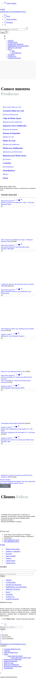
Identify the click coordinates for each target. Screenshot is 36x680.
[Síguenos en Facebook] (1, 10)
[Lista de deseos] (18, 201)
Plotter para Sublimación (11, 664)
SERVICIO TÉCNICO (13, 589)
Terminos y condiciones (13, 551)
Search (3, 32)
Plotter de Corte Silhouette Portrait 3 (12, 371)
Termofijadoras (8, 668)
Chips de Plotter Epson (11, 652)
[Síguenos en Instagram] (2, 10)
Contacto (8, 558)
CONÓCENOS (10, 582)
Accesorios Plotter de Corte (12, 649)
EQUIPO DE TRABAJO (14, 585)
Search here (3, 29)
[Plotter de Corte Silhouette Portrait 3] (18, 353)
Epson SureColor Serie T (15, 656)
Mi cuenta (9, 554)
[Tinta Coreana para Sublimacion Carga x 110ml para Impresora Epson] (18, 220)
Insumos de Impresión (10, 661)
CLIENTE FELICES (12, 599)
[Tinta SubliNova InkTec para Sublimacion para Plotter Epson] (18, 309)
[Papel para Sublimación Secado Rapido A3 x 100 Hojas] (18, 430)
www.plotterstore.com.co (11, 541)
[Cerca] (1, 638)
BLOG (8, 592)
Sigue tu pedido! (11, 556)
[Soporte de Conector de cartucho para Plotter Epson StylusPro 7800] (18, 456)
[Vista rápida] (21, 201)
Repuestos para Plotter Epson (13, 666)
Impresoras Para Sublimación (13, 659)
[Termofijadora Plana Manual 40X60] (18, 405)
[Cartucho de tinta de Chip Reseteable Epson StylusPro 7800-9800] (18, 264)
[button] (20, 37)
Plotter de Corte (8, 663)
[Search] (5, 25)
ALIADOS (9, 594)
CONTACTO (10, 597)
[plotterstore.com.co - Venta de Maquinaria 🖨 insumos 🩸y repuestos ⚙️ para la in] (13, 11)
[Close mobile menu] (0, 642)
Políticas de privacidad (12, 549)
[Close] (1, 635)
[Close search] (1, 633)
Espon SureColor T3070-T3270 (21, 658)
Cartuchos (7, 651)
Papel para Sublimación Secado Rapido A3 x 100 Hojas (18, 432)
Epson (6, 654)
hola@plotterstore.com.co (11, 540)
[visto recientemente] (5, 625)
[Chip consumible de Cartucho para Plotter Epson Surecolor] (18, 378)
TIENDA (9, 580)
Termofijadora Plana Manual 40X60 (12, 423)
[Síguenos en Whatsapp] (4, 10)
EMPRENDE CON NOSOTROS (16, 587)
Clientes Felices (10, 560)
